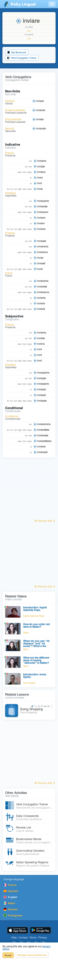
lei (8, 188)
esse (30, 172)
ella (24, 188)
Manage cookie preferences (32, 954)
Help (14, 937)
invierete (42, 286)
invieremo (42, 281)
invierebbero (44, 441)
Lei (15, 188)
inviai (40, 257)
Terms (32, 937)
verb (29, 30)
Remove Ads (45, 521)
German (12, 909)
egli (19, 188)
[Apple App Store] (17, 930)
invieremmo (44, 424)
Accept (8, 955)
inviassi (41, 389)
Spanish (12, 891)
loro (24, 172)
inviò (40, 269)
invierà (41, 309)
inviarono (42, 252)
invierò (41, 303)
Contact (23, 937)
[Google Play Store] (40, 930)
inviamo (41, 161)
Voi (30, 166)
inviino (41, 344)
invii (39, 183)
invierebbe (43, 429)
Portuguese (14, 915)
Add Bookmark (18, 52)
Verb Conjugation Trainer (23, 57)
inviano (41, 172)
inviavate (42, 206)
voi (26, 166)
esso (30, 188)
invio (40, 177)
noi (30, 160)
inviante (40, 110)
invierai (41, 298)
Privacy (42, 937)
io (31, 177)
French (12, 885)
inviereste (42, 435)
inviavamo (43, 201)
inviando (41, 128)
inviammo (42, 246)
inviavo (41, 217)
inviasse (42, 400)
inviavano (42, 212)
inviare (40, 101)
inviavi (41, 223)
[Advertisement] (29, 489)
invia (40, 189)
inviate (41, 166)
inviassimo (43, 372)
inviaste (41, 241)
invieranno (43, 292)
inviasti (41, 263)
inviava (41, 229)
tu (31, 183)
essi (19, 172)
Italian (11, 903)
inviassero (43, 383)
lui (11, 188)
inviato (40, 119)
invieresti (42, 452)
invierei (41, 446)
